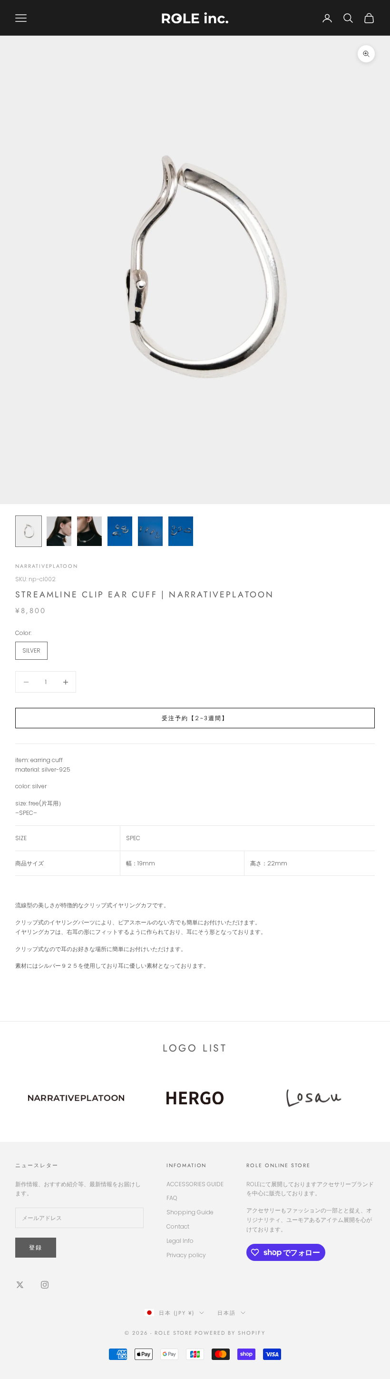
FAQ (171, 1198)
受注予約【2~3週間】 (195, 718)
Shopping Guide (190, 1212)
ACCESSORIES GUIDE (195, 1184)
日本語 (226, 1313)
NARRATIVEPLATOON (46, 566)
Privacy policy (186, 1255)
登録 (35, 1247)
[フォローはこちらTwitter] (20, 1285)
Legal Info (180, 1241)
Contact (177, 1226)
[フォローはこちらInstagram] (44, 1285)
